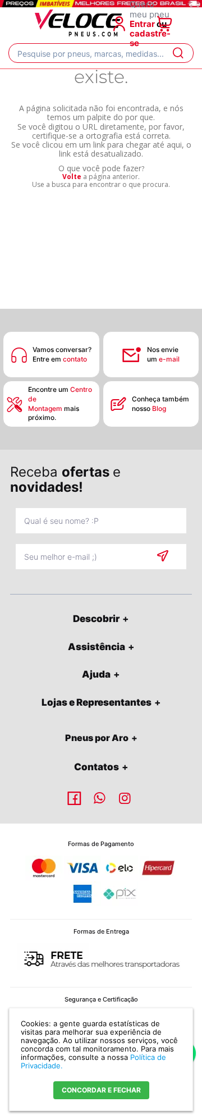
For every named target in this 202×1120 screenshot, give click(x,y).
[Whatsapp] (101, 798)
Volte (71, 176)
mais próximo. (53, 413)
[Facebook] (75, 798)
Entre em (60, 359)
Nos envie (162, 349)
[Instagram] (126, 798)
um (163, 359)
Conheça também (161, 399)
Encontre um (60, 394)
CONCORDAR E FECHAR (101, 1090)
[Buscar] (178, 53)
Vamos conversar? (62, 349)
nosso (149, 408)
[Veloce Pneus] (78, 34)
